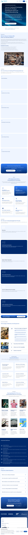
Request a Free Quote (10, 505)
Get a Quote (19, 170)
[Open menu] (26, 1)
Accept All (25, 531)
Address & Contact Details (5, 523)
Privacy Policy (18, 527)
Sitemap (25, 527)
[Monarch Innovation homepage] (4, 1)
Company (3, 521)
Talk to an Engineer (10, 170)
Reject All (22, 531)
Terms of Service (22, 527)
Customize (17, 531)
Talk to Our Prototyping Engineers (10, 23)
